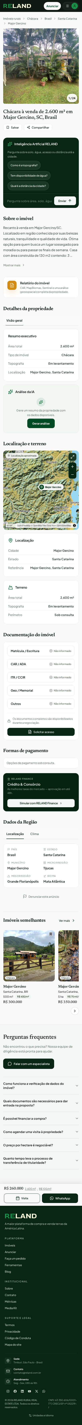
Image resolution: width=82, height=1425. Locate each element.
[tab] (14, 320)
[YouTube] (29, 1391)
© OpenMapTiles (38, 525)
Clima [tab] (34, 834)
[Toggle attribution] (74, 525)
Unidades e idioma (43, 1415)
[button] (41, 287)
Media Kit (11, 1308)
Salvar (15, 127)
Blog (8, 1271)
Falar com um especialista (32, 1064)
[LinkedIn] (22, 1391)
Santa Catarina (67, 18)
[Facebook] (15, 1391)
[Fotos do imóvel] (41, 66)
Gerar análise (41, 423)
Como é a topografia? (24, 165)
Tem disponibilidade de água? (29, 175)
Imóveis (10, 1245)
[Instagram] (8, 1391)
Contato (10, 1295)
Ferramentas (13, 1265)
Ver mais (64, 920)
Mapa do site (13, 1344)
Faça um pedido (15, 1258)
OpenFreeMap (23, 525)
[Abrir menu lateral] (70, 6)
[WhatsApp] (44, 1391)
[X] (36, 1391)
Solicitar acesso (43, 732)
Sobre (9, 1288)
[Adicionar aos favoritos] (49, 935)
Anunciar (52, 6)
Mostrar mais (11, 265)
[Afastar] (72, 475)
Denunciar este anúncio (43, 896)
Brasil (48, 18)
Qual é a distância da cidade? (28, 185)
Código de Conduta (18, 1338)
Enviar (62, 201)
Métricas (10, 1301)
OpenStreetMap (64, 525)
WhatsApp (62, 1198)
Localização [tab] (15, 834)
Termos (10, 1325)
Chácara (32, 18)
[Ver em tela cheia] (72, 457)
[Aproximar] (72, 467)
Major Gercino (17, 23)
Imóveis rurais (12, 18)
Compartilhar (40, 127)
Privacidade (12, 1331)
